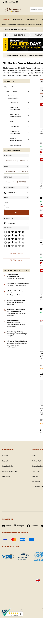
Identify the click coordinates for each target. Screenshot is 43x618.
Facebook (34, 526)
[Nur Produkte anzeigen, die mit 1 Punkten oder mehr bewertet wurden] (16, 246)
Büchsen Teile (12, 24)
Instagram (20, 526)
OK (16, 212)
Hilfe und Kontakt (11, 2)
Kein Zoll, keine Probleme (15, 295)
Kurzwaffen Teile (22, 24)
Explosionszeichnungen (24, 19)
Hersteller (5, 456)
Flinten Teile (31, 24)
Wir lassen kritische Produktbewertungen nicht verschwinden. (16, 324)
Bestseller (5, 461)
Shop (4, 19)
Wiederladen (36, 481)
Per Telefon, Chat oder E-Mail (16, 285)
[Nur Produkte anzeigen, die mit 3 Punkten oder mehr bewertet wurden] (16, 239)
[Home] (5, 35)
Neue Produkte (7, 466)
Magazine (39, 24)
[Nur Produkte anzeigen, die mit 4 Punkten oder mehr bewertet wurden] (16, 235)
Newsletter (6, 476)
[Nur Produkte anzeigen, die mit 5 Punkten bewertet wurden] (16, 232)
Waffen (4, 24)
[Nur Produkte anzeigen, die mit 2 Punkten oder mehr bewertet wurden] (16, 242)
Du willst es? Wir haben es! (15, 278)
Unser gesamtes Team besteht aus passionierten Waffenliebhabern (17, 345)
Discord (8, 526)
